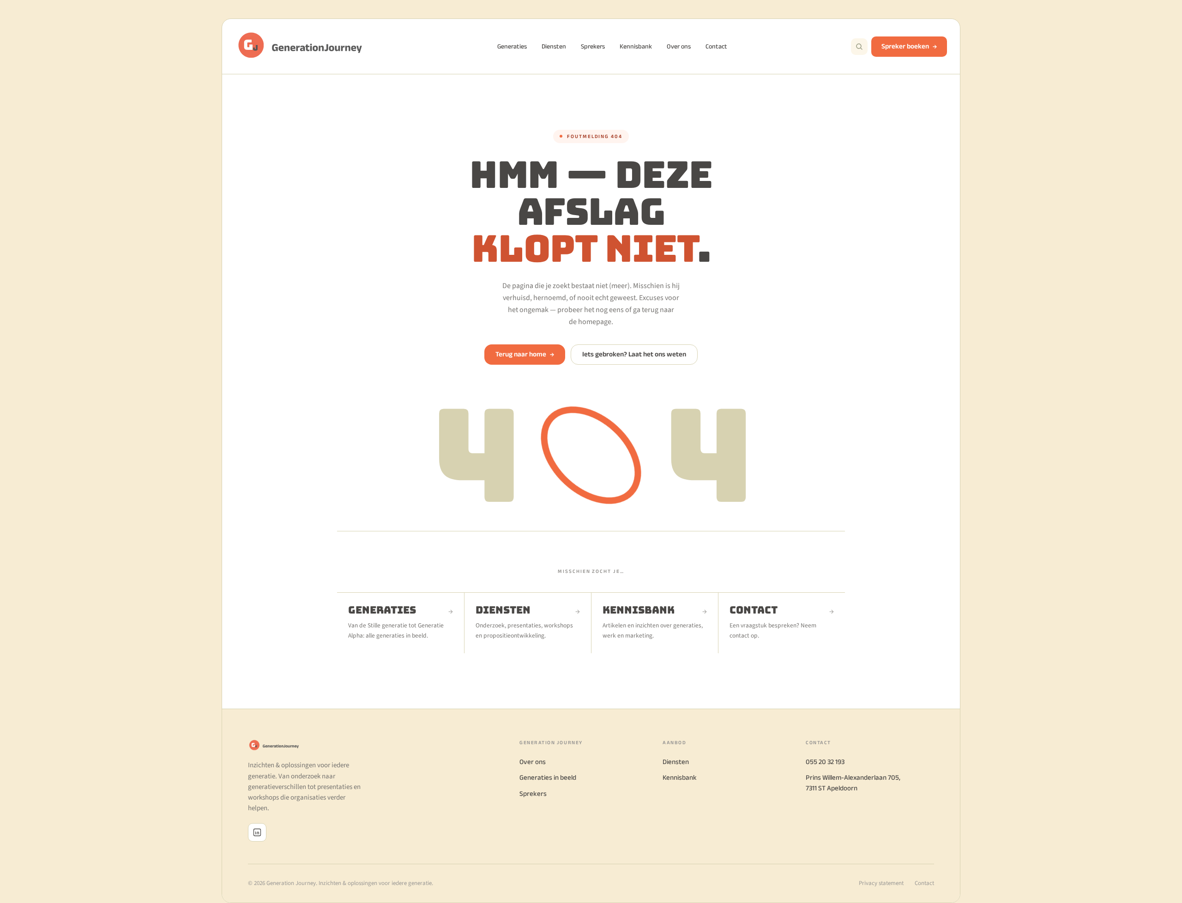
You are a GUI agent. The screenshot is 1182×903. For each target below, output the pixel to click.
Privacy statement (881, 883)
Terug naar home (524, 354)
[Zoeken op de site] (859, 46)
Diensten (554, 46)
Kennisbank (636, 46)
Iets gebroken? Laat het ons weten (634, 354)
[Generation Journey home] (304, 46)
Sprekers (593, 46)
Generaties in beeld (547, 777)
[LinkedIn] (257, 832)
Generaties (512, 46)
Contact (716, 46)
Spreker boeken (905, 46)
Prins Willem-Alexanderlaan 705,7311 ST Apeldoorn (853, 782)
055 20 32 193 (825, 761)
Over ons (679, 46)
